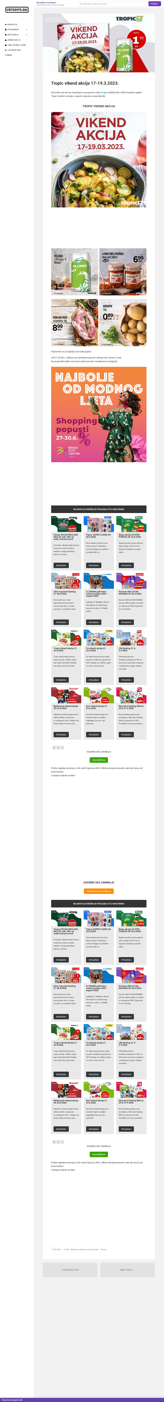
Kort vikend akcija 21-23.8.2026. (97, 707)
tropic (104, 1249)
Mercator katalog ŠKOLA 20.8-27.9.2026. (131, 707)
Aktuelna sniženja (78, 1249)
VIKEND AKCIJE (14, 40)
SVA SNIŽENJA (98, 760)
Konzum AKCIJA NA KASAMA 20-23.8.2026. (130, 592)
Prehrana (89, 1249)
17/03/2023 (56, 1249)
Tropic (95, 1249)
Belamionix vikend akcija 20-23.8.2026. (66, 707)
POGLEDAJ (61, 565)
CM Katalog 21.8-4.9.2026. (127, 649)
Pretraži (154, 4)
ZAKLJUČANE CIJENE (17, 45)
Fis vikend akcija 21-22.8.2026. (96, 649)
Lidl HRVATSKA (14, 50)
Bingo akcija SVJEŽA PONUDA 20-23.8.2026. (130, 535)
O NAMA (8, 55)
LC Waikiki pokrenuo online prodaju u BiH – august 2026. (97, 593)
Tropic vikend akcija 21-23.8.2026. (65, 649)
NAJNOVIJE (12, 24)
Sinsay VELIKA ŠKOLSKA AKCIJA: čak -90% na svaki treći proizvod (66, 536)
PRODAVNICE (13, 30)
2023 (68, 1249)
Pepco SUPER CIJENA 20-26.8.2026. (98, 535)
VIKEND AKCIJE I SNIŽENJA (99, 891)
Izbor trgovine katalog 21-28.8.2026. (65, 592)
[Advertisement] (98, 228)
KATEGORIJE (13, 35)
